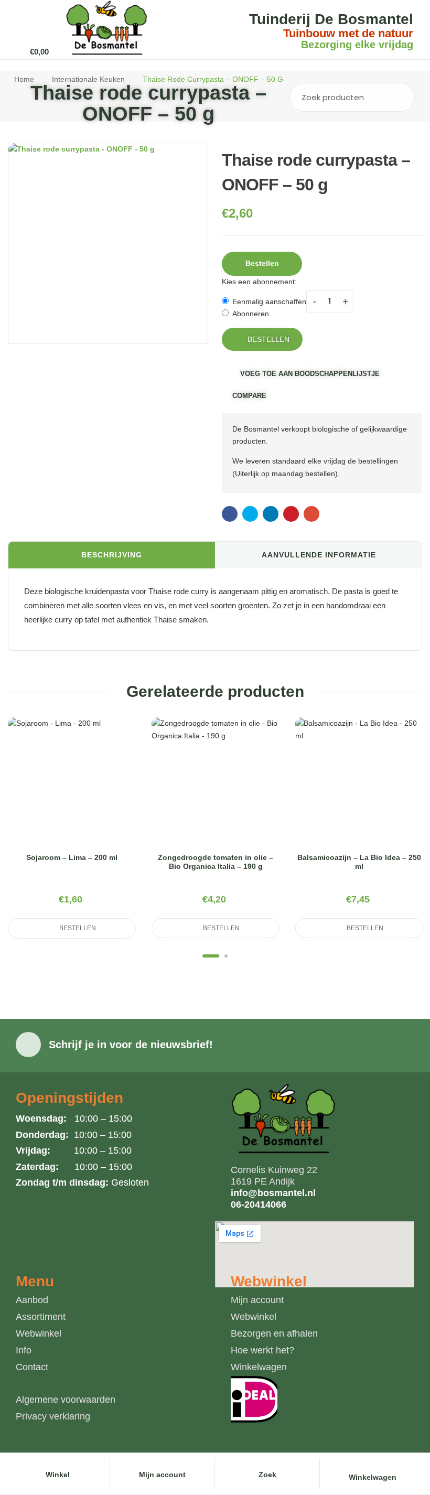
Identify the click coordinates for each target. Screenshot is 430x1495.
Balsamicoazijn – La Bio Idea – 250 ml (359, 861)
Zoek (399, 97)
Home (24, 79)
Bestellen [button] (262, 263)
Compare (249, 396)
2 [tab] (226, 956)
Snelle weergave (71, 793)
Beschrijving (111, 555)
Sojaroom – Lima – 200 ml (71, 857)
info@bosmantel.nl (273, 1193)
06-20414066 (258, 1204)
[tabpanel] (72, 828)
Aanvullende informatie (319, 555)
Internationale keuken (88, 79)
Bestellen (268, 339)
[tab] (111, 555)
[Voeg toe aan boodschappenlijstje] (97, 793)
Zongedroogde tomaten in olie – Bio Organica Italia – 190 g (215, 861)
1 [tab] (211, 956)
